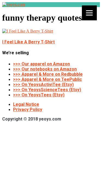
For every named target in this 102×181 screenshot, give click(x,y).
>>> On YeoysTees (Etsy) (38, 94)
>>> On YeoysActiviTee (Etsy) (43, 84)
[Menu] (89, 12)
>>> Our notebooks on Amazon (45, 69)
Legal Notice (26, 104)
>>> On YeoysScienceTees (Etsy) (47, 89)
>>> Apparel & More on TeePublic (47, 79)
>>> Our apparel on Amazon (41, 63)
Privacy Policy (27, 109)
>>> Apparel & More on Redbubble (48, 74)
